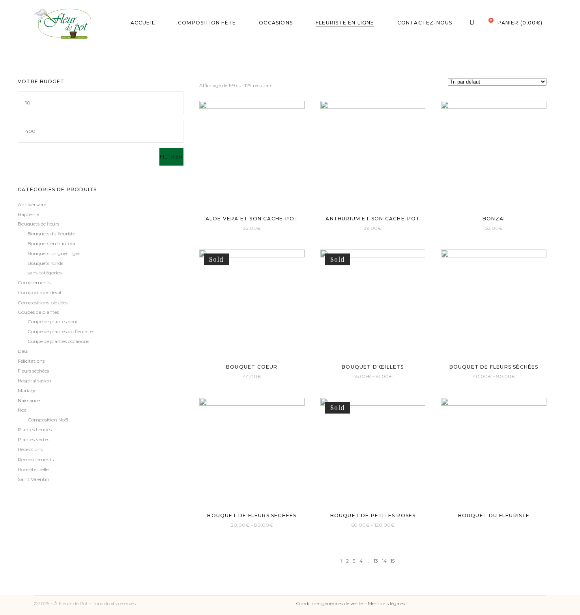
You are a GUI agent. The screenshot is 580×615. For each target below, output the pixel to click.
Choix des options (351, 376)
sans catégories (45, 273)
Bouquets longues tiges (54, 253)
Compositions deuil (39, 292)
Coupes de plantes (38, 312)
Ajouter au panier (230, 228)
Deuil (24, 351)
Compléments (34, 282)
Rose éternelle (33, 469)
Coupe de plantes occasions (58, 341)
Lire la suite (237, 376)
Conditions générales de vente (329, 603)
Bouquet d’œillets (373, 367)
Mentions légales (386, 603)
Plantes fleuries (35, 429)
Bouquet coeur (252, 367)
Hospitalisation (34, 381)
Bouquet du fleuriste (494, 515)
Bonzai (494, 219)
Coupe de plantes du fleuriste (60, 331)
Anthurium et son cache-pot (373, 219)
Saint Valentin (33, 479)
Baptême (28, 214)
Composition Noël (48, 420)
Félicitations (31, 361)
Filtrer (171, 157)
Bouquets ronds (45, 263)
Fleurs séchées (33, 371)
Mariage (27, 390)
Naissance (29, 400)
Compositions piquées (42, 303)
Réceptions (30, 449)
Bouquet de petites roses (373, 515)
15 (393, 561)
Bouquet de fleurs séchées (494, 367)
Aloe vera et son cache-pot (252, 219)
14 (384, 561)
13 (376, 561)
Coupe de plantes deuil (53, 321)
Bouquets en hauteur (52, 243)
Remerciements (36, 459)
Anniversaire (32, 204)
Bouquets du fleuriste (51, 234)
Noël (23, 410)
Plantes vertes (33, 439)
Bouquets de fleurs (38, 224)
